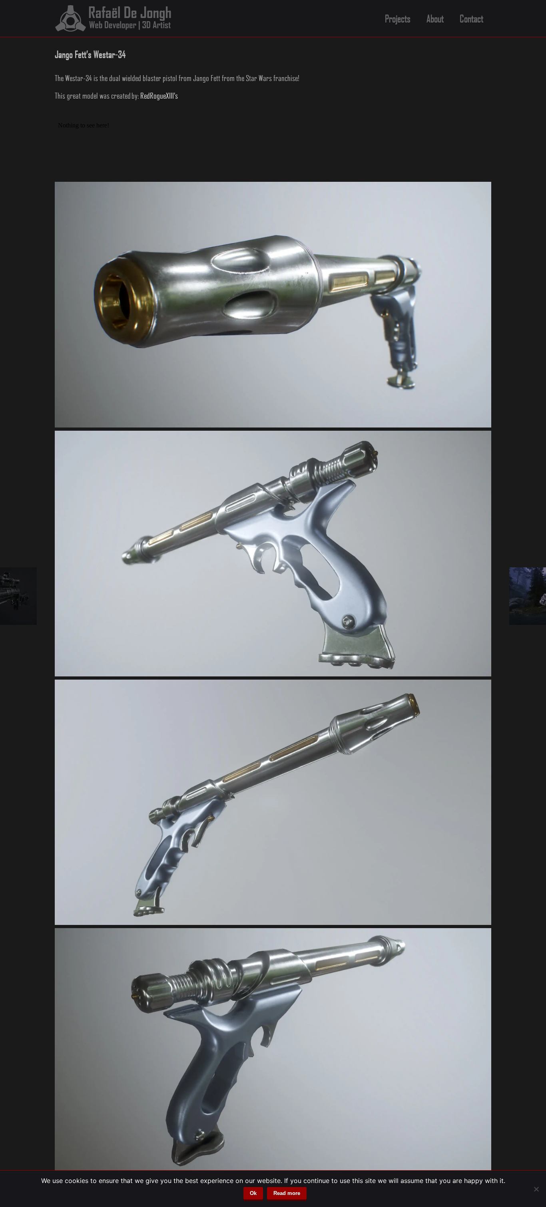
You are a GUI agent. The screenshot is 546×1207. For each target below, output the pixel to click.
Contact (471, 18)
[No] (536, 1189)
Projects (397, 18)
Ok (253, 1193)
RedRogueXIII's (159, 95)
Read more (286, 1193)
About (435, 18)
